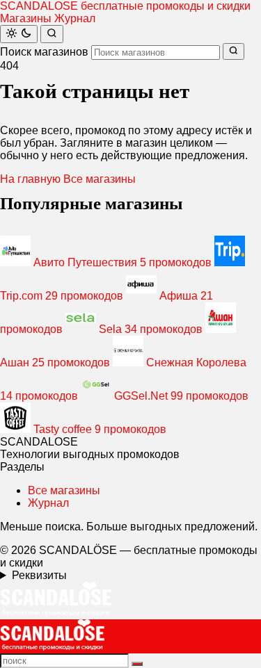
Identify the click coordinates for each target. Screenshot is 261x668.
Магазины (26, 18)
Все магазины (99, 179)
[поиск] (137, 664)
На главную (30, 179)
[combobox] (155, 52)
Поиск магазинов (44, 52)
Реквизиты (39, 575)
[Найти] (51, 34)
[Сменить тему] (19, 34)
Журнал (74, 18)
